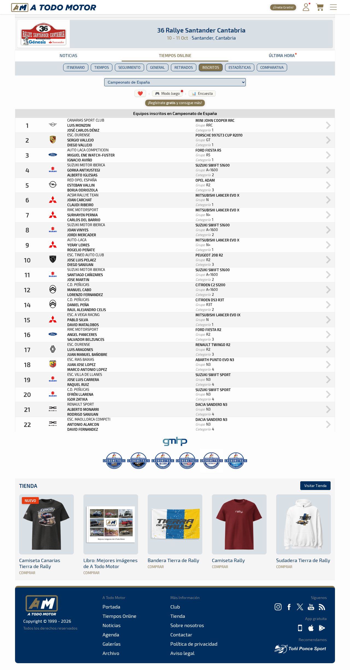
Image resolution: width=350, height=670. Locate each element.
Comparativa (272, 67)
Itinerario (76, 67)
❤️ (140, 93)
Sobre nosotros (187, 625)
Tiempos (101, 67)
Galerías (112, 644)
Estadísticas (240, 67)
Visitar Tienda (315, 485)
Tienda (28, 486)
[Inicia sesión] (306, 9)
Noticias (68, 55)
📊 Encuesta (202, 93)
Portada (111, 607)
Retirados (183, 67)
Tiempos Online (175, 55)
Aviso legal (182, 653)
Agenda (111, 634)
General (157, 67)
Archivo (111, 653)
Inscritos (210, 67)
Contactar (181, 634)
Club (175, 607)
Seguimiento (129, 67)
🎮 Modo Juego (167, 93)
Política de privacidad (193, 644)
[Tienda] (319, 9)
